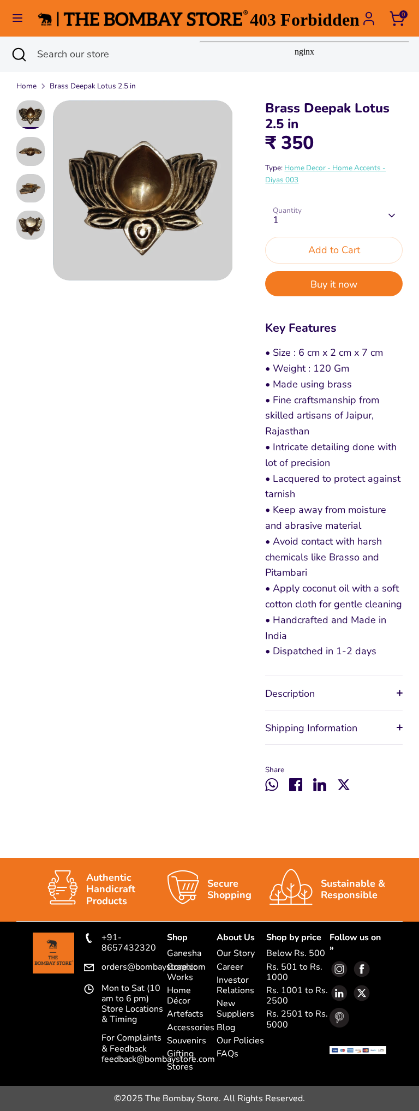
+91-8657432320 (128, 943)
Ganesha (184, 953)
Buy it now (333, 284)
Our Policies (240, 1041)
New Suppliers (235, 1009)
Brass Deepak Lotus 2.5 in (93, 86)
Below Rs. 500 (295, 953)
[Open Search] (18, 54)
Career (230, 967)
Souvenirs (186, 1041)
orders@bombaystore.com (134, 967)
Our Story (236, 953)
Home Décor (179, 995)
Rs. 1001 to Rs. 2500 (297, 995)
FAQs (227, 1054)
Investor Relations (235, 985)
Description (290, 693)
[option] (143, 194)
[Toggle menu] (17, 18)
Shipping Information (311, 727)
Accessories (190, 1028)
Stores (180, 1067)
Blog (226, 1028)
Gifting (180, 1054)
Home (26, 86)
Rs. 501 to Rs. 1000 (294, 972)
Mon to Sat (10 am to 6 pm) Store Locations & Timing (132, 1004)
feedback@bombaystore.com (158, 1059)
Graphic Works (182, 972)
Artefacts (185, 1014)
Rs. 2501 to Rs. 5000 (297, 1019)
